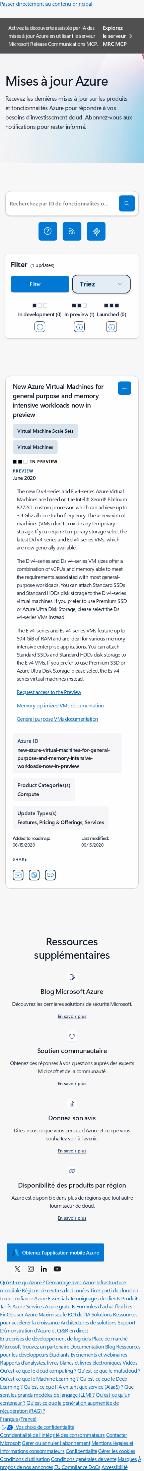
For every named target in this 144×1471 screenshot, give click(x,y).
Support (126, 1322)
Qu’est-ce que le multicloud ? (108, 1370)
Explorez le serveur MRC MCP (115, 35)
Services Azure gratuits (50, 1306)
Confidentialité (81, 1450)
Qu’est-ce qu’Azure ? (22, 1282)
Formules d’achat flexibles (104, 1306)
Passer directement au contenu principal (46, 3)
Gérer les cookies (116, 1450)
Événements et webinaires (99, 1354)
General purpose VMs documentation (57, 718)
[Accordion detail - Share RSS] (34, 875)
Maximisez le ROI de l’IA (64, 1314)
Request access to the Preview (49, 691)
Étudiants (59, 1354)
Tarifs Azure (12, 1306)
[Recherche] (127, 203)
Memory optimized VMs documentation (60, 705)
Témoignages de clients (95, 1298)
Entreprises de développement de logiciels (45, 1338)
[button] (48, 231)
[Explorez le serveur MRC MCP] (96, 231)
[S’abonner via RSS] (72, 231)
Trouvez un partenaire (45, 1346)
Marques (127, 1458)
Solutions (101, 1314)
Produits (130, 1298)
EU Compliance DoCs (77, 1466)
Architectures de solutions (89, 1322)
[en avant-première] (79, 326)
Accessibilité (114, 1466)
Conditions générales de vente (83, 1458)
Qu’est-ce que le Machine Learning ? (39, 1378)
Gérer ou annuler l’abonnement (56, 1442)
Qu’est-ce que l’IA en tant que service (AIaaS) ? (73, 1386)
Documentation (87, 1346)
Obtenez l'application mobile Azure (60, 1252)
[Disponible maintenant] (111, 326)
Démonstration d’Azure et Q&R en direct (44, 1330)
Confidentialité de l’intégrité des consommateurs (52, 1434)
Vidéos (130, 1362)
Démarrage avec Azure (70, 1282)
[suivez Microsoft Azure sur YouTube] (57, 1268)
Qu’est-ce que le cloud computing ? (38, 1370)
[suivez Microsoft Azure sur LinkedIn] (44, 1268)
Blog (110, 1346)
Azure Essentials (51, 1298)
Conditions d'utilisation (25, 1458)
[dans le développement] (39, 326)
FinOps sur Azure (18, 1314)
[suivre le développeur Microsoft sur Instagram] (31, 1268)
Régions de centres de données (55, 1290)
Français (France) (18, 1418)
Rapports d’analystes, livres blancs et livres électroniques (61, 1362)
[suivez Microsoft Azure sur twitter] (17, 1268)
